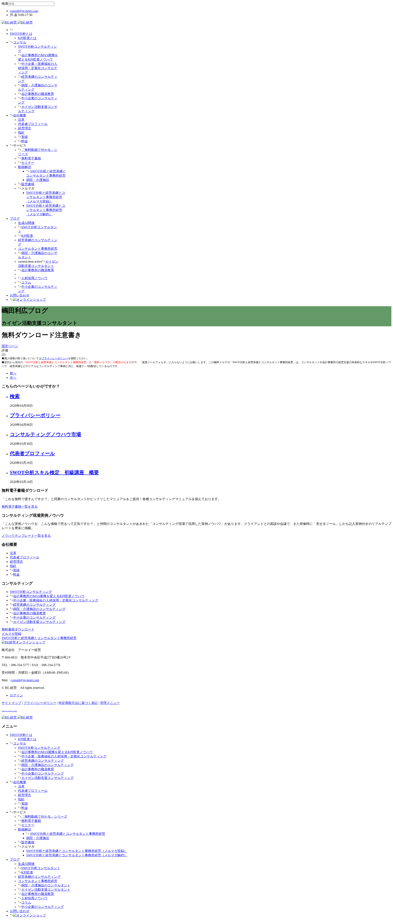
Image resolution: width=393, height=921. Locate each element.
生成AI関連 (26, 223)
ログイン (16, 695)
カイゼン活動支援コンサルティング (39, 622)
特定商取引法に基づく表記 (78, 703)
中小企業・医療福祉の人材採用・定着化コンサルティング (37, 68)
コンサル (19, 42)
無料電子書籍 (31, 158)
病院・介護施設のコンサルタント (45, 885)
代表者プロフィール (32, 124)
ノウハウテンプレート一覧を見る (26, 535)
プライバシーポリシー (55, 358)
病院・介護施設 (37, 180)
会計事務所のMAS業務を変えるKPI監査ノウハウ (49, 596)
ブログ (15, 218)
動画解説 (24, 167)
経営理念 (24, 128)
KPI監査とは (27, 38)
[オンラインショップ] (29, 299)
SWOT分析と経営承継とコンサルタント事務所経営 (67, 833)
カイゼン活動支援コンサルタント (45, 889)
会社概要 (19, 115)
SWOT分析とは (21, 33)
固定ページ (10, 346)
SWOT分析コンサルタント (40, 868)
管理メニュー (110, 703)
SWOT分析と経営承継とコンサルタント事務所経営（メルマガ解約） (45, 210)
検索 (5, 3)
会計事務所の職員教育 (37, 94)
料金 (24, 141)
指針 (21, 132)
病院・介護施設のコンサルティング (39, 609)
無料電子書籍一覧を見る (20, 506)
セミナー (27, 162)
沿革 (21, 119)
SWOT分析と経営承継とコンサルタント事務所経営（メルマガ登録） (45, 197)
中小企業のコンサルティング (34, 617)
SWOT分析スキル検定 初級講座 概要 (54, 472)
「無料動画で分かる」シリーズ (44, 816)
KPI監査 (27, 235)
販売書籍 (27, 184)
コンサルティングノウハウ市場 (45, 434)
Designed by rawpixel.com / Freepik (9, 711)
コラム (26, 282)
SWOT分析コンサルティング (31, 591)
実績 (24, 137)
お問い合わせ (19, 295)
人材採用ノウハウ (34, 278)
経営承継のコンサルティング (34, 604)
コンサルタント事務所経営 (37, 248)
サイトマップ (11, 703)
